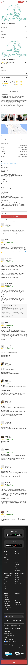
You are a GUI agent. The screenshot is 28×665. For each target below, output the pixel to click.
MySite (5, 581)
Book (14, 662)
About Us (6, 595)
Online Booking (7, 575)
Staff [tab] (2, 31)
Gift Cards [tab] (3, 38)
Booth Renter (18, 553)
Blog (16, 600)
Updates (6, 603)
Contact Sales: (12, 625)
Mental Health (18, 570)
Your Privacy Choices (11, 641)
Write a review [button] (14, 216)
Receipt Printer (18, 588)
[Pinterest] (17, 621)
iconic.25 (6, 609)
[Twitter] (11, 621)
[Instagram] (14, 621)
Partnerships (7, 605)
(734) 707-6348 (4, 167)
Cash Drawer (18, 590)
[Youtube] (20, 621)
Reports (6, 585)
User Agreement (8, 633)
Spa (5, 557)
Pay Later (6, 579)
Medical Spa (7, 559)
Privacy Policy (7, 631)
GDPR (5, 637)
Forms (5, 583)
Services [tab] (3, 34)
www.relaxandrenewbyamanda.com (9, 163)
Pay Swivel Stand (19, 583)
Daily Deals (6, 565)
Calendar (6, 577)
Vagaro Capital (7, 588)
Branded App (7, 590)
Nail (16, 566)
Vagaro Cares (7, 601)
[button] (14, 91)
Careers (6, 597)
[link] (5, 83)
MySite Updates (7, 607)
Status (16, 596)
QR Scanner (17, 585)
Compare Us (18, 604)
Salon (5, 554)
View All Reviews (5, 77)
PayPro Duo (17, 579)
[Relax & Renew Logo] (14, 12)
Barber (5, 562)
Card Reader (18, 581)
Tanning (17, 564)
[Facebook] (8, 621)
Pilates (16, 568)
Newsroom (17, 602)
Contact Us (6, 599)
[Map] (14, 129)
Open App (21, 1)
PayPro (16, 575)
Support (17, 598)
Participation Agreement (9, 635)
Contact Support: (12, 628)
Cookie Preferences (8, 639)
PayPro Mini (17, 577)
